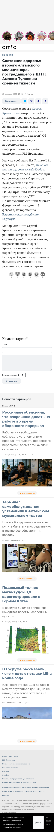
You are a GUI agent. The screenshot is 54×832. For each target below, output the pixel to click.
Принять (38, 822)
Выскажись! (11, 101)
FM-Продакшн (8, 760)
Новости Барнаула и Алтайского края (19, 782)
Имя (5, 344)
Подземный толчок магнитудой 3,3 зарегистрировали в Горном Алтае (21, 594)
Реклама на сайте (10, 767)
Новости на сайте (10, 756)
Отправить (11, 381)
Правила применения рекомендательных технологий (25, 787)
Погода (5, 771)
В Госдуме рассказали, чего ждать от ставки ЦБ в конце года (27, 673)
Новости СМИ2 (8, 406)
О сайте (5, 775)
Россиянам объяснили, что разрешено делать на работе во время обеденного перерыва (26, 419)
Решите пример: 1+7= (13, 375)
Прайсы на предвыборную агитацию (18, 779)
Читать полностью (27, 493)
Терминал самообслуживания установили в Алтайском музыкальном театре (25, 509)
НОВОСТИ (7, 55)
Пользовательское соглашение (16, 764)
